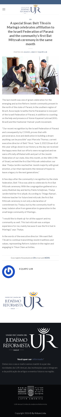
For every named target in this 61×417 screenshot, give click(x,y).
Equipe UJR (42, 52)
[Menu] (4, 9)
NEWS (47, 258)
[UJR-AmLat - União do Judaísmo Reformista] (30, 9)
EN (30, 19)
